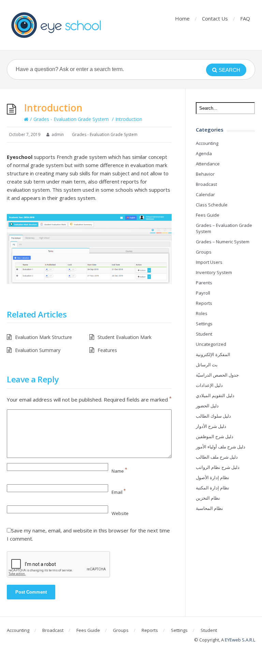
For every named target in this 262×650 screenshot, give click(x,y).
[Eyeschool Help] (58, 25)
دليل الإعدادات (209, 385)
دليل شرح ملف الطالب (217, 457)
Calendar (205, 194)
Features (107, 350)
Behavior (205, 174)
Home (182, 18)
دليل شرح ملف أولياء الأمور (220, 447)
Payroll (203, 293)
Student (204, 334)
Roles (201, 313)
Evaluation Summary (37, 350)
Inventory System (214, 272)
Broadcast (206, 184)
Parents (204, 283)
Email (119, 492)
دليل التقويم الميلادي (215, 395)
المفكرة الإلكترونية (213, 354)
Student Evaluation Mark (124, 337)
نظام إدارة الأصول (212, 477)
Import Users (209, 262)
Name (119, 471)
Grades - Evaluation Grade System (71, 119)
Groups (204, 252)
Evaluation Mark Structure (43, 337)
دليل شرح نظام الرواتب (217, 467)
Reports (204, 303)
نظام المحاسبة (209, 508)
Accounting (207, 143)
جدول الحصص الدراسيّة (217, 375)
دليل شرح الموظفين (214, 436)
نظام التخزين (208, 498)
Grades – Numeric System (222, 242)
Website (120, 513)
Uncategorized (211, 344)
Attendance (208, 164)
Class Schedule (212, 205)
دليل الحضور (207, 406)
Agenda (204, 153)
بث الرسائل (207, 365)
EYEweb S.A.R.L (240, 640)
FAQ (245, 18)
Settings (204, 324)
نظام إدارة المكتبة (212, 488)
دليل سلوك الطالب (213, 416)
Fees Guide (207, 215)
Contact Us (215, 18)
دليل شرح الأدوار (211, 426)
